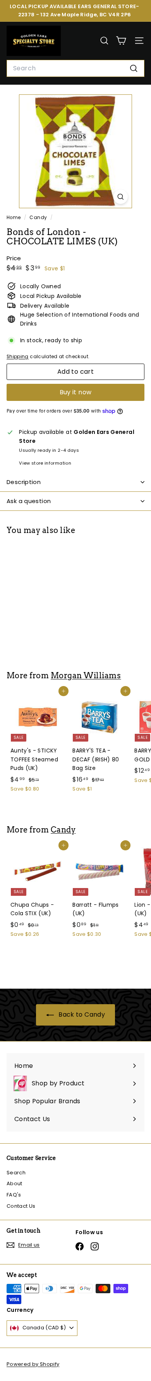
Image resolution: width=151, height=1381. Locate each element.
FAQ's (14, 1194)
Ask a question (29, 501)
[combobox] (75, 68)
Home (14, 217)
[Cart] (121, 40)
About (14, 1183)
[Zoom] (120, 197)
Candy (38, 217)
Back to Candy (81, 1014)
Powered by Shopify (33, 1364)
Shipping (18, 357)
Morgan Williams (86, 675)
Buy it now (76, 392)
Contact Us (21, 1206)
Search (16, 1172)
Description (24, 482)
